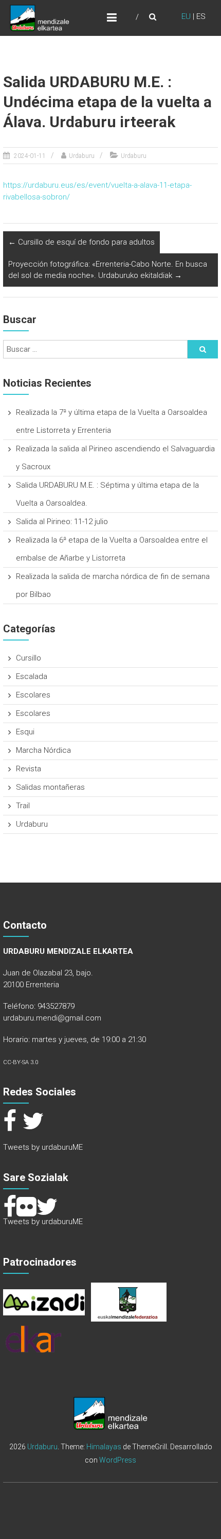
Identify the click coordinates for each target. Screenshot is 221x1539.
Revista (28, 768)
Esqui (25, 731)
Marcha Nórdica (43, 750)
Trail (23, 805)
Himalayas (103, 1447)
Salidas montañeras (50, 787)
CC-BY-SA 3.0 (20, 1062)
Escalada (31, 676)
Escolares (33, 694)
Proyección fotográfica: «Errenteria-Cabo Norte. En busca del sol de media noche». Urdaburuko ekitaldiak (107, 270)
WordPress (117, 1460)
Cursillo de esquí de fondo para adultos (81, 242)
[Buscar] (202, 349)
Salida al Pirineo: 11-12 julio (62, 521)
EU (186, 16)
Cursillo (28, 658)
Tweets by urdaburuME (43, 1147)
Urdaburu (82, 155)
